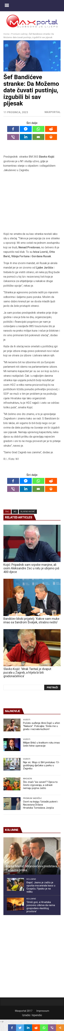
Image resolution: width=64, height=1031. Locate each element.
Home (6, 34)
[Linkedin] (26, 137)
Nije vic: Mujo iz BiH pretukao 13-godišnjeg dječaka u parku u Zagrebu (41, 765)
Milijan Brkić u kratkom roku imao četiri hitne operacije (41, 744)
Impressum (42, 1010)
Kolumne (31, 879)
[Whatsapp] (38, 129)
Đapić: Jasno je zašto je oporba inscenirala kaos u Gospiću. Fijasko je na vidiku (40, 887)
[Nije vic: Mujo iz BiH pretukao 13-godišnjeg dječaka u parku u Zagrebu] (11, 764)
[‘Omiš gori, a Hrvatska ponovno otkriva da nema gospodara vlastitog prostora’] (15, 904)
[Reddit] (51, 129)
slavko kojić (27, 511)
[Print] (51, 137)
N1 (22, 161)
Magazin (27, 779)
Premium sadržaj (19, 34)
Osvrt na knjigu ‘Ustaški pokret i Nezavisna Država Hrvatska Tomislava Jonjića (40, 804)
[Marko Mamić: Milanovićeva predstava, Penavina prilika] (32, 856)
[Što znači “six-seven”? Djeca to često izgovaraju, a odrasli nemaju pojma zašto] (11, 784)
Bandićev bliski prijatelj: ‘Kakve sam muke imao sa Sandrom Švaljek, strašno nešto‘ (31, 620)
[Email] (38, 137)
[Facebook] (13, 129)
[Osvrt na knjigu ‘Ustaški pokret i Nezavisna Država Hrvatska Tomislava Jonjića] (11, 803)
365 (14, 511)
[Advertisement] (32, 202)
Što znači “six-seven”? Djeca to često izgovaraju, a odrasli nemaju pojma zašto (40, 785)
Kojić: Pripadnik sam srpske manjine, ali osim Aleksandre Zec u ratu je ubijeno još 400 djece (31, 568)
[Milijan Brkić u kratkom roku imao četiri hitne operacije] (11, 744)
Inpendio (37, 1015)
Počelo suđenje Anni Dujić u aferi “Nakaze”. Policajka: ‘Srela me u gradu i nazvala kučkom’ (41, 726)
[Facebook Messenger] (26, 129)
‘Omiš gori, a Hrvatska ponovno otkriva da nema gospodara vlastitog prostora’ (40, 907)
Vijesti (26, 720)
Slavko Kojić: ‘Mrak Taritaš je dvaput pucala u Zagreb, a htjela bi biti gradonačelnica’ (27, 672)
